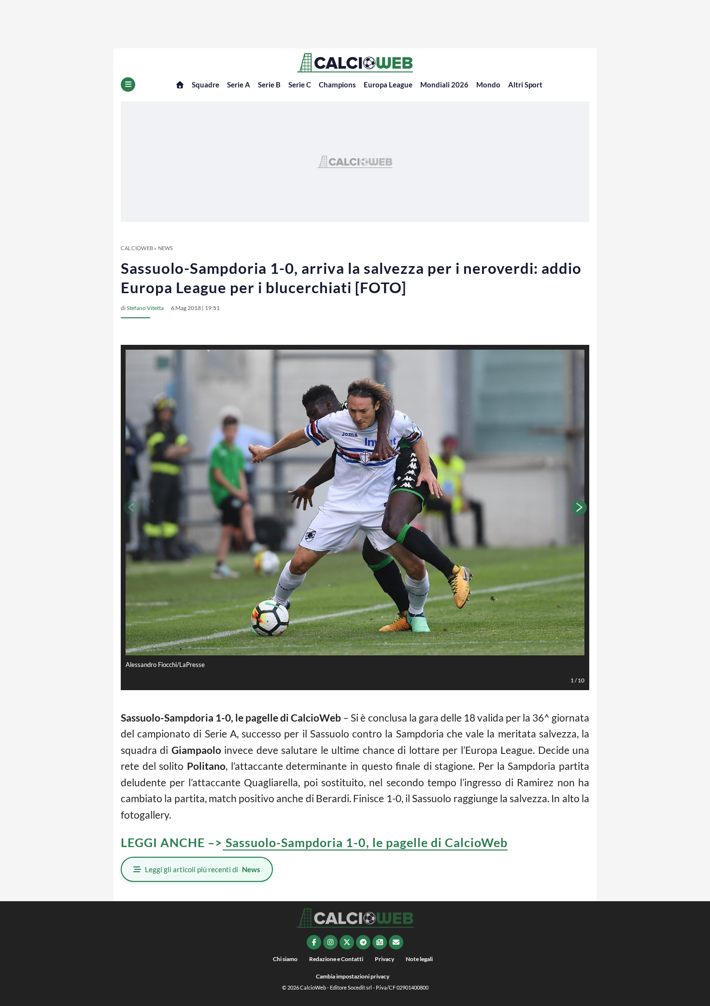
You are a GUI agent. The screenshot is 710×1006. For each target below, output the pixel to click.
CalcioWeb (137, 248)
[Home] (180, 85)
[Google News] (379, 942)
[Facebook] (314, 942)
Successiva (579, 507)
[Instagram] (330, 942)
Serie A (238, 84)
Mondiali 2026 (444, 84)
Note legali (419, 959)
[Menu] (128, 84)
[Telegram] (363, 942)
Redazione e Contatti (336, 959)
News (165, 248)
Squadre (205, 84)
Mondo (488, 84)
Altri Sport (525, 84)
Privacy (384, 959)
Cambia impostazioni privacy (352, 976)
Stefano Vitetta (145, 308)
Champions (337, 84)
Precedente (130, 507)
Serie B (269, 84)
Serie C (299, 84)
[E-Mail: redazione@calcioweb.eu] (396, 942)
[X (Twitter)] (347, 942)
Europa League (388, 84)
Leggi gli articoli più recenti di (202, 869)
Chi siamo (285, 959)
